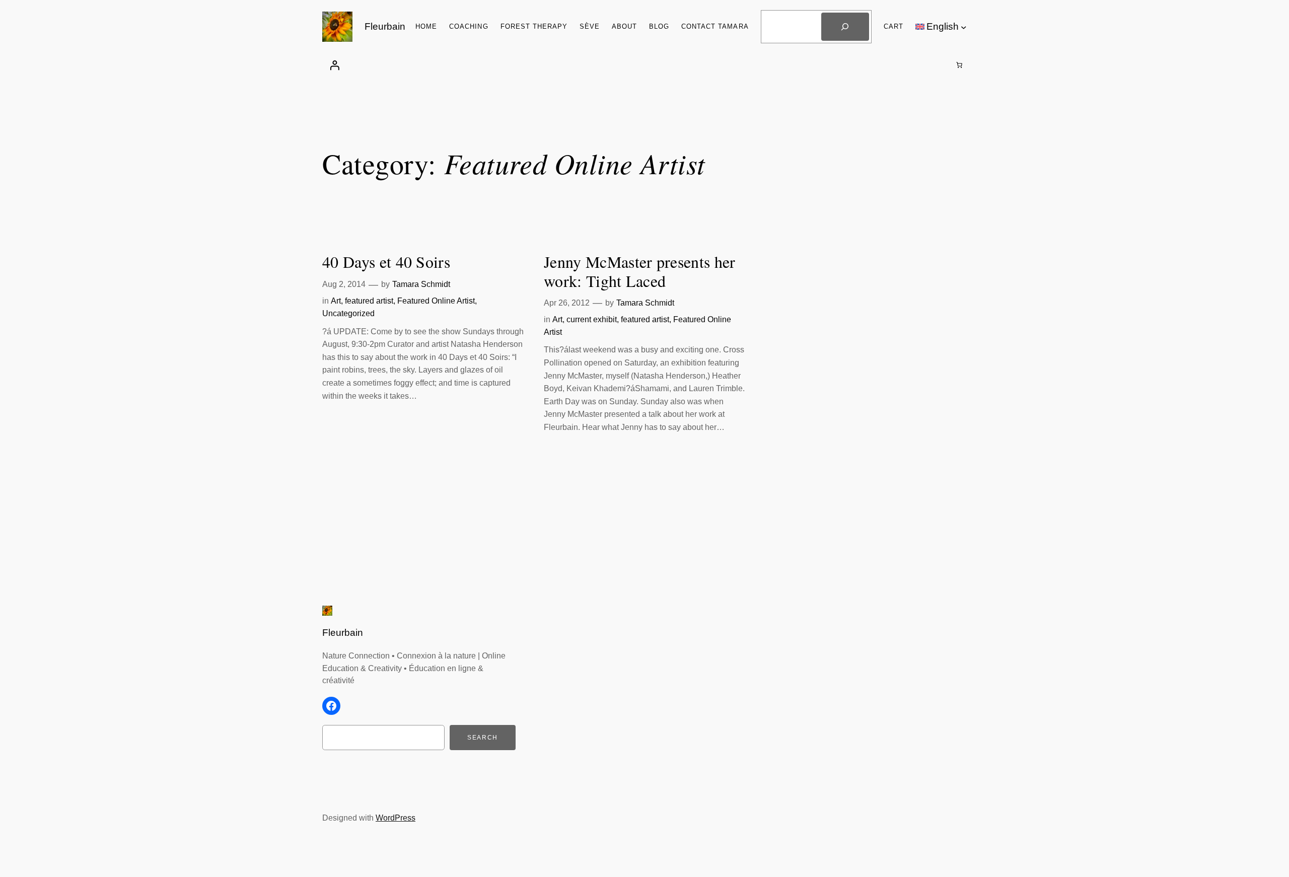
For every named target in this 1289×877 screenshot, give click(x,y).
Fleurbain (385, 26)
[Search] (845, 27)
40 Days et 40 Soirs (386, 261)
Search (482, 737)
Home (426, 26)
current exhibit (591, 319)
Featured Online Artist (436, 301)
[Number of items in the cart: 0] (959, 64)
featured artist (369, 301)
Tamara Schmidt (421, 284)
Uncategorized (348, 313)
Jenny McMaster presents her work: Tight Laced (640, 271)
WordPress (395, 818)
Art (336, 301)
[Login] (334, 65)
